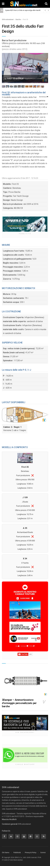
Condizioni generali (9, 824)
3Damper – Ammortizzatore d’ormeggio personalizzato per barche (19, 703)
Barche (18, 19)
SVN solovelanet (8, 19)
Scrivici (43, 852)
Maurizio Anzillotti (9, 819)
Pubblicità (17, 852)
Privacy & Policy (30, 852)
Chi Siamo (5, 852)
